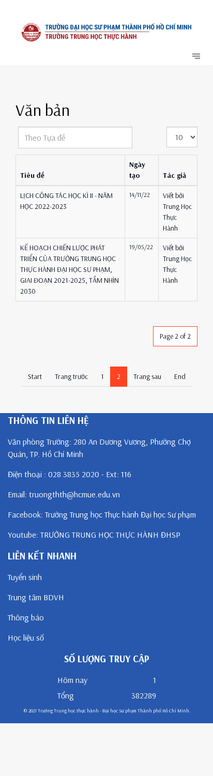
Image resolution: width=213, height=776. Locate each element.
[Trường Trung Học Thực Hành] (106, 32)
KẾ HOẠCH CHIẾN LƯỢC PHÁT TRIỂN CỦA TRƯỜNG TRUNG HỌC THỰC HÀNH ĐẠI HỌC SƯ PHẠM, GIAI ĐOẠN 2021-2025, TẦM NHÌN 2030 (69, 269)
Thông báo (26, 617)
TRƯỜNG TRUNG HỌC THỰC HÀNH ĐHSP (110, 534)
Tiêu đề (32, 175)
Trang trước (71, 376)
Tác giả (174, 175)
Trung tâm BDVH (36, 597)
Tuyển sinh (25, 577)
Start (35, 376)
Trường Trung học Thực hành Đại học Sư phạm (120, 514)
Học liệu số (26, 637)
